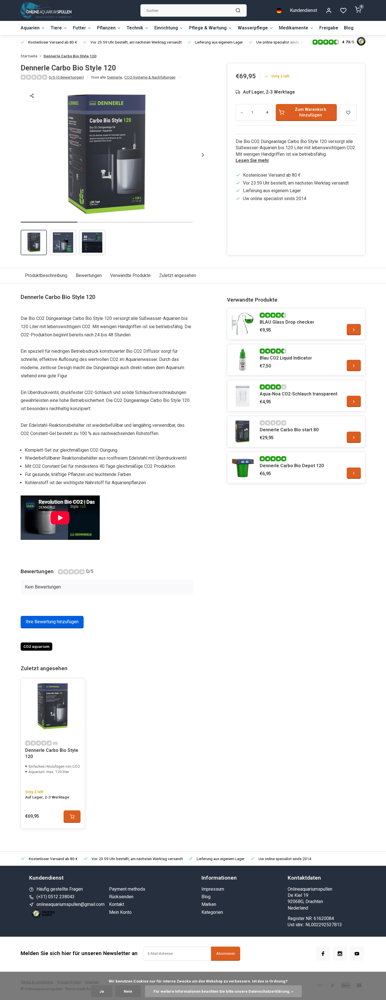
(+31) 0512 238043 (55, 896)
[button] (203, 155)
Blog (349, 28)
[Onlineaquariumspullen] (46, 10)
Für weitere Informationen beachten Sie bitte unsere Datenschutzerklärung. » (223, 991)
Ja (101, 991)
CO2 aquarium (36, 646)
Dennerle (115, 77)
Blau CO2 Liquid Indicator (286, 358)
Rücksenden (121, 896)
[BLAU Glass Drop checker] (242, 324)
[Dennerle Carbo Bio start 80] (242, 431)
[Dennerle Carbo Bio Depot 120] (242, 467)
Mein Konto (120, 912)
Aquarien (30, 28)
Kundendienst (303, 10)
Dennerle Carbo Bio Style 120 (70, 56)
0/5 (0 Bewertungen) (66, 77)
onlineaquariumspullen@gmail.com (70, 904)
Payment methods (127, 889)
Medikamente (293, 28)
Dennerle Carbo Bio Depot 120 (292, 465)
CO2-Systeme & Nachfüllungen (149, 77)
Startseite (29, 56)
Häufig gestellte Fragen (59, 889)
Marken (208, 904)
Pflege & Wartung (208, 28)
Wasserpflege (253, 28)
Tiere (56, 28)
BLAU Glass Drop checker (287, 322)
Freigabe (328, 28)
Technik (135, 28)
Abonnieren (225, 953)
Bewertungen (89, 275)
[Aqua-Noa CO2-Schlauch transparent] (242, 395)
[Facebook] (323, 954)
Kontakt (116, 904)
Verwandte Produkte (130, 275)
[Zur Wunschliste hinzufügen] (76, 686)
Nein (128, 991)
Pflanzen (106, 28)
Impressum (212, 889)
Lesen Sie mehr (252, 160)
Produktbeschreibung (46, 275)
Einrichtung (166, 28)
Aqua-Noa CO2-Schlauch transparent (298, 394)
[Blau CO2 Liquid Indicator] (242, 360)
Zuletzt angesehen (177, 275)
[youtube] (357, 954)
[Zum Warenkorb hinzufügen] (72, 816)
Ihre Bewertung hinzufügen (52, 621)
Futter (79, 28)
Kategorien (212, 912)
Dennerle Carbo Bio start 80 (289, 429)
